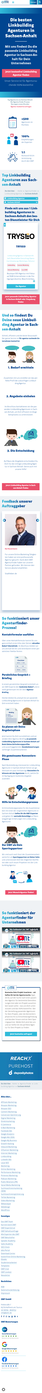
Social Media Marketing (10, 1185)
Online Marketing (8, 1169)
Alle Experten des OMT (10, 1234)
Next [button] (37, 520)
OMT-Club (5, 1269)
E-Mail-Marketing (8, 1128)
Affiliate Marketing (9, 1102)
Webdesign (5, 1207)
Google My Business (9, 1140)
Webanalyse (6, 1204)
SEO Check (5, 1247)
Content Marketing (9, 1112)
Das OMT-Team (7, 1221)
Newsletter (5, 1275)
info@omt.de (6, 1313)
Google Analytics (7, 1134)
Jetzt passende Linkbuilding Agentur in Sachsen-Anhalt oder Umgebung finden (20, 299)
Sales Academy (7, 1244)
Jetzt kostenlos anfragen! (21, 1034)
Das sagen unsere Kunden (20, 104)
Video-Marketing (8, 1200)
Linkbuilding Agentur (13, 194)
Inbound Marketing (9, 1147)
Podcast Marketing (8, 1179)
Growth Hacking (7, 1144)
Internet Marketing (9, 1153)
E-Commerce (6, 1124)
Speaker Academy (8, 1241)
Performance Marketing (10, 1172)
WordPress (5, 1210)
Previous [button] (4, 520)
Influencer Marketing (9, 1150)
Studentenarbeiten (9, 1262)
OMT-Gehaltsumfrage (9, 1231)
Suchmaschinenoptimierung (12, 1194)
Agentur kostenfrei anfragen (21, 107)
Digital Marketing (8, 1118)
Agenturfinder (31, 191)
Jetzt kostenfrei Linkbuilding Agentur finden (21, 73)
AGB (2, 1287)
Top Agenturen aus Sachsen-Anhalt (20, 100)
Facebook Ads (6, 1131)
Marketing (5, 1166)
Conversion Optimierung (11, 1115)
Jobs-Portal (5, 1250)
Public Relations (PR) (9, 1182)
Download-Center (8, 1253)
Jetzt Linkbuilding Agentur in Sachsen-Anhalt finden (21, 486)
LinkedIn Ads (6, 1159)
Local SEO (5, 1163)
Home (20, 191)
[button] (3, 1389)
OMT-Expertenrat (8, 1228)
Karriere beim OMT (8, 1225)
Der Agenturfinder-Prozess (20, 102)
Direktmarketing (8, 1121)
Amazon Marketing (8, 1105)
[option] (21, 544)
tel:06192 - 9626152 (8, 1310)
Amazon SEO (6, 1108)
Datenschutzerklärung (10, 1290)
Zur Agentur (21, 286)
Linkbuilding (6, 1156)
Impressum (5, 1293)
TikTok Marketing (8, 1197)
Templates (5, 1266)
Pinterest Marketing (9, 1175)
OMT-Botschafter (8, 1237)
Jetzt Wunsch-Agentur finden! (21, 892)
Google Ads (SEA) (8, 1137)
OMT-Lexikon (6, 1272)
